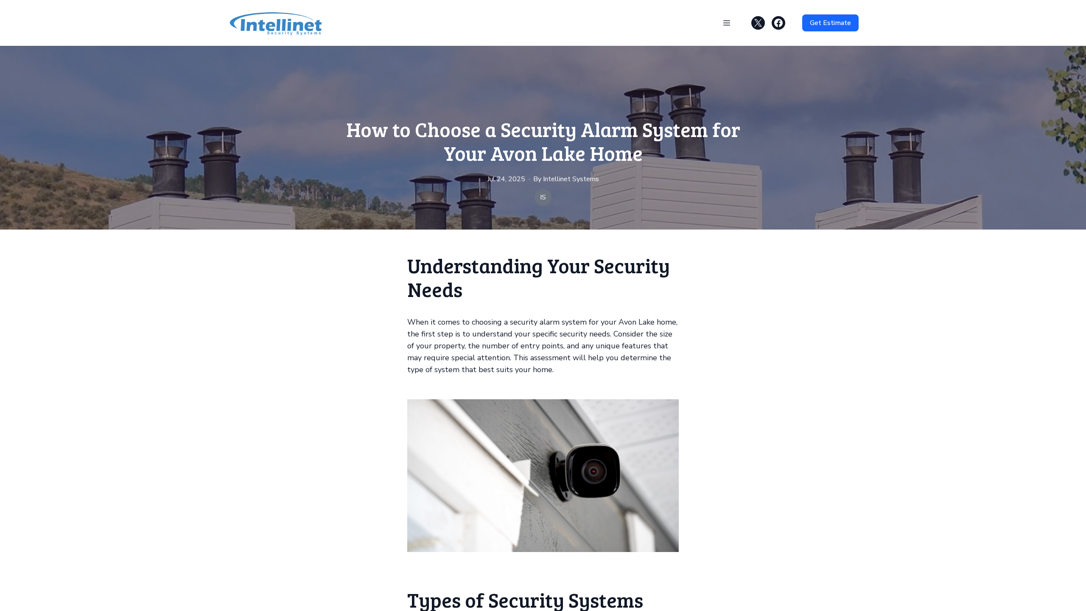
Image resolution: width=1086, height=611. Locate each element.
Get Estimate (830, 23)
